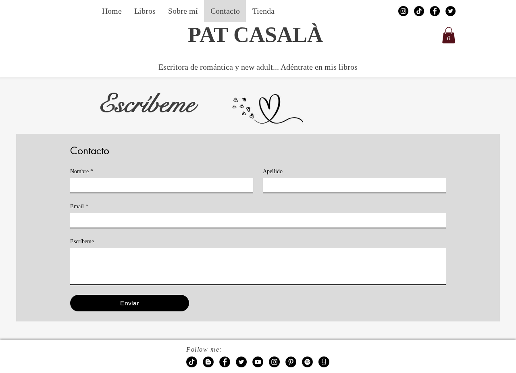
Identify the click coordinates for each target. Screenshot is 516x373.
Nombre (81, 171)
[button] (449, 35)
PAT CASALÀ (255, 35)
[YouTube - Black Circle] (257, 361)
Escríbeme (82, 241)
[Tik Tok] (419, 11)
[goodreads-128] (323, 361)
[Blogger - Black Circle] (208, 361)
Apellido (273, 171)
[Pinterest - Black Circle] (290, 361)
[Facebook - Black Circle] (435, 11)
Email (79, 206)
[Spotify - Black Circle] (307, 361)
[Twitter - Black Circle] (450, 11)
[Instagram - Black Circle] (403, 11)
